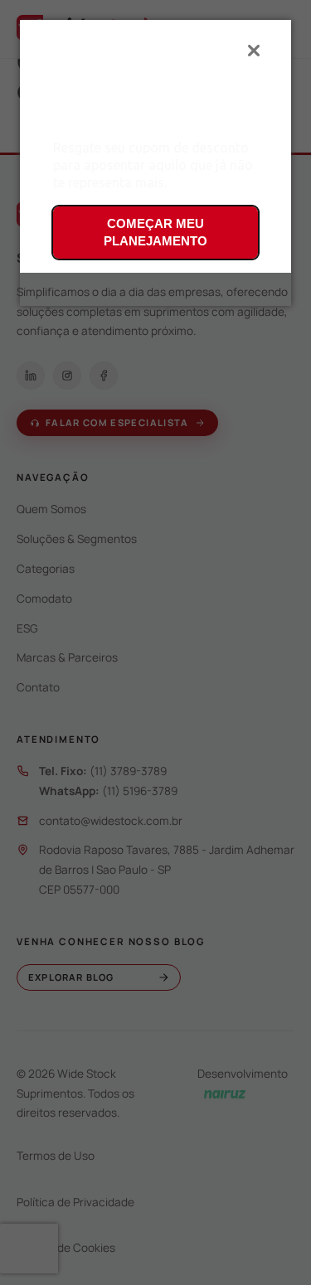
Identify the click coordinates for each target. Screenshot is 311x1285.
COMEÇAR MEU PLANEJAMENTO (155, 232)
